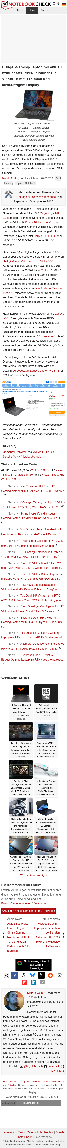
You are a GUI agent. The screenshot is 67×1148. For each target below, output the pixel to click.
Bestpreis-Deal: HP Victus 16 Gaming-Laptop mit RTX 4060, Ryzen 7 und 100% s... (31, 622)
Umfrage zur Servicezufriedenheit (36, 197)
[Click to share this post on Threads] (23, 975)
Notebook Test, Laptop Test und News (22, 1081)
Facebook (53, 1066)
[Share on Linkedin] (33, 982)
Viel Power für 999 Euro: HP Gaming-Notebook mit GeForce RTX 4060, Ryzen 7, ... (33, 491)
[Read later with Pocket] (59, 975)
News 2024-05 (9, 1085)
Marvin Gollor (10, 178)
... (63, 10)
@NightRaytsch (33, 1066)
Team (21, 1132)
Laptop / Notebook (25, 183)
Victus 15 (46, 270)
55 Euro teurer (45, 336)
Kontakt (49, 1132)
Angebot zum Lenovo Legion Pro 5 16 (36, 370)
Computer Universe (15, 452)
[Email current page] (42, 982)
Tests (20, 10)
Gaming (8, 183)
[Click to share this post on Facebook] (14, 975)
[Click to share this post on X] (41, 975)
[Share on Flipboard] (24, 982)
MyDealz (38, 452)
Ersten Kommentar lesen (16, 903)
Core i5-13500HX (44, 236)
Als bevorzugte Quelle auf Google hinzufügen (36, 964)
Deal (58, 178)
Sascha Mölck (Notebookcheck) (22, 456)
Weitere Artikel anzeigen (33, 875)
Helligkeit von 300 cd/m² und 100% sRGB (28, 261)
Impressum (9, 1132)
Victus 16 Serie (40, 470)
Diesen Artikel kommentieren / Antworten (30, 911)
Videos (45, 10)
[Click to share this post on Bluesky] (32, 975)
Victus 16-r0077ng (53, 475)
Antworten (39, 903)
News (32, 10)
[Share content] (6, 975)
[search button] (54, 4)
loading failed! (8, 1103)
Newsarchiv (56, 1081)
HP (46, 452)
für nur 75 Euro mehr (37, 222)
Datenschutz (34, 1132)
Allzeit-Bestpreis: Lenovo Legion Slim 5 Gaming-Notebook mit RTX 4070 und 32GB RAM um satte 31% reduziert (19, 937)
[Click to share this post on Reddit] (50, 975)
